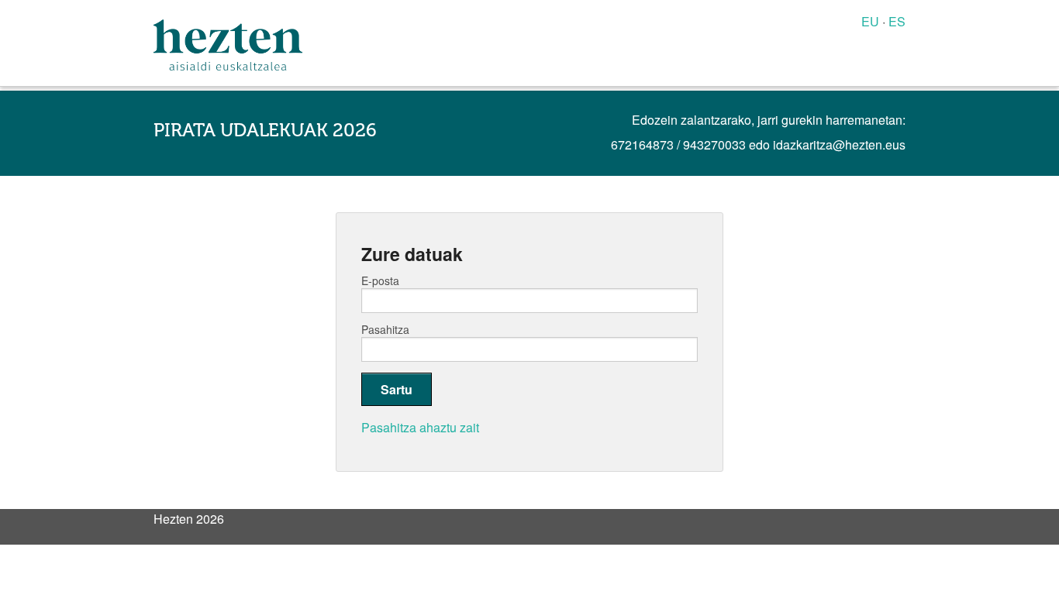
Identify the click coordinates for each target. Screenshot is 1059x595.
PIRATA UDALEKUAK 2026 (265, 130)
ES (896, 21)
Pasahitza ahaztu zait (420, 427)
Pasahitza (385, 329)
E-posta (380, 280)
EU (870, 21)
